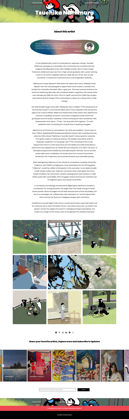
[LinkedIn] (66, 332)
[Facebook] (56, 332)
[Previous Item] (3, 365)
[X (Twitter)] (59, 332)
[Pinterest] (69, 332)
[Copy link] (73, 332)
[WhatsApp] (63, 332)
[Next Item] (126, 365)
